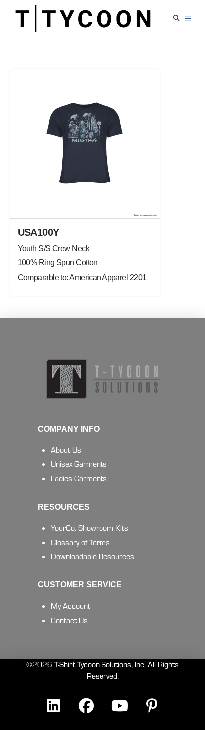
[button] (176, 18)
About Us (66, 450)
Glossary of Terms (80, 542)
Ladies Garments (79, 478)
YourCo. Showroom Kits (89, 528)
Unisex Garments (79, 464)
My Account (70, 606)
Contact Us (69, 620)
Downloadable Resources (92, 556)
